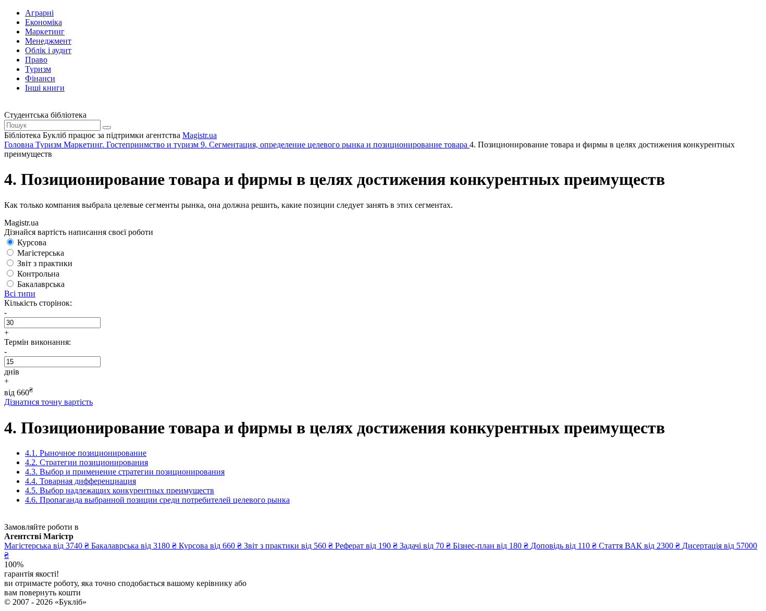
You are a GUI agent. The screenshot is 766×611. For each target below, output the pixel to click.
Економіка (43, 22)
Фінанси (40, 78)
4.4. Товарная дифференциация (80, 481)
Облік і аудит (48, 50)
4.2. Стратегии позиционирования (86, 462)
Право (36, 59)
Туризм (38, 69)
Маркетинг (45, 31)
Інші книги (45, 87)
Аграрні (39, 12)
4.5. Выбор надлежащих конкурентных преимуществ (119, 490)
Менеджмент (48, 40)
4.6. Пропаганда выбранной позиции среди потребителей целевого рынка (157, 499)
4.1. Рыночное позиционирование (85, 452)
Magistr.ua (199, 135)
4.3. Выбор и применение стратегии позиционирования (125, 471)
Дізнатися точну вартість (48, 401)
